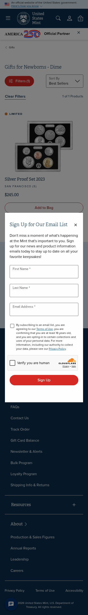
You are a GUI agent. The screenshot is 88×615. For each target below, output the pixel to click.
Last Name (21, 287)
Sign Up (44, 380)
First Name (21, 268)
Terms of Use (44, 329)
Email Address (23, 306)
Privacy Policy (57, 349)
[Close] (75, 225)
